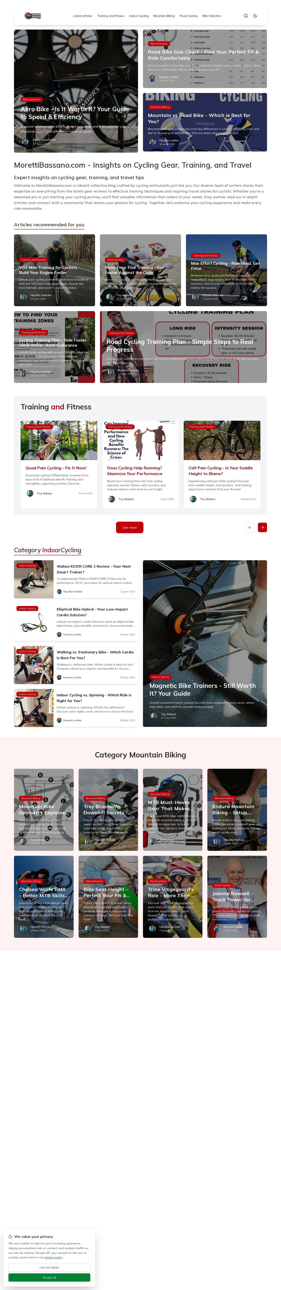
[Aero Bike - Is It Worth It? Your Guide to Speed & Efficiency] (76, 91)
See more (130, 527)
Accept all (49, 1277)
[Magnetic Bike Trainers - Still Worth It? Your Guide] (205, 643)
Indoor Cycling (139, 16)
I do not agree (49, 1267)
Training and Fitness (110, 16)
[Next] (262, 527)
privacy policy (53, 1257)
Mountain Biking (164, 16)
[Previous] (250, 527)
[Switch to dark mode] (255, 15)
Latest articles (82, 16)
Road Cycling (188, 16)
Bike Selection (211, 16)
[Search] (246, 16)
